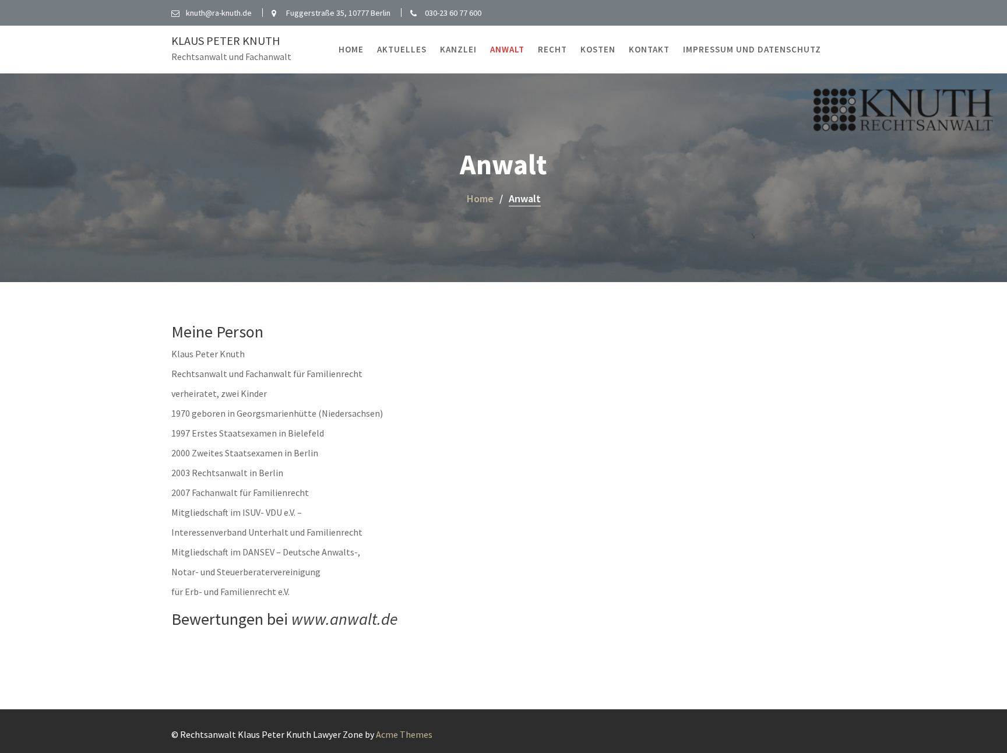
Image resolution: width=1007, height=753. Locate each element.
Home (351, 49)
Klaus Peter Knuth (225, 40)
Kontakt (649, 49)
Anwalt (507, 49)
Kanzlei (458, 49)
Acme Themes (404, 734)
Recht (552, 49)
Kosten (597, 49)
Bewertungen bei (284, 618)
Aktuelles (402, 49)
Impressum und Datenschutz (752, 49)
